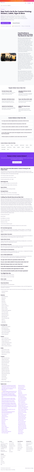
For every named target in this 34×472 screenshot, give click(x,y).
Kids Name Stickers (5, 416)
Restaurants (4, 420)
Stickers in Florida (5, 430)
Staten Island (22, 145)
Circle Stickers (11, 447)
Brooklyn (18, 147)
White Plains (27, 147)
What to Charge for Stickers (22, 404)
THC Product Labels (5, 432)
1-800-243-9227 (4, 415)
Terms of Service (21, 432)
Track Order (2, 461)
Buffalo (14, 147)
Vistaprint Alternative (21, 416)
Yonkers (23, 147)
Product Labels (4, 426)
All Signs (19, 450)
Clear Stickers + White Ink (22, 408)
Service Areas (5, 5)
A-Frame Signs (20, 445)
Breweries (3, 422)
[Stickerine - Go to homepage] (3, 3)
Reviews (2, 458)
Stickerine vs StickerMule (22, 412)
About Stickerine (3, 455)
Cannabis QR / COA (29, 451)
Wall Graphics (20, 448)
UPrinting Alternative (21, 422)
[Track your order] (25, 3)
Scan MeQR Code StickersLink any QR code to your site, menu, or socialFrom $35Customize (9, 388)
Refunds (9, 469)
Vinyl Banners (20, 444)
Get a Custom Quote (5, 414)
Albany (12, 145)
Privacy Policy (20, 430)
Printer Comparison (21, 401)
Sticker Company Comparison (23, 409)
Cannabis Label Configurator (6, 431)
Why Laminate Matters (22, 400)
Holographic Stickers (12, 445)
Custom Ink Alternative (22, 421)
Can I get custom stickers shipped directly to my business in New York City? (15, 120)
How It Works (3, 457)
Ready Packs (20, 393)
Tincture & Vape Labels (22, 389)
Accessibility (13, 469)
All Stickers (3, 418)
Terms (4, 469)
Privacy (2, 469)
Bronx (31, 145)
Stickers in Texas (4, 428)
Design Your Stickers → (6, 23)
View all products (4, 407)
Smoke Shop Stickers (21, 386)
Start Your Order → (17, 162)
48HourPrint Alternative (22, 426)
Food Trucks (4, 424)
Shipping (6, 469)
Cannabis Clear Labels (29, 449)
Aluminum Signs (20, 447)
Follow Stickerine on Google (29, 468)
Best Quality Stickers (21, 396)
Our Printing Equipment (22, 397)
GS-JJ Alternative (20, 429)
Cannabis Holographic (29, 448)
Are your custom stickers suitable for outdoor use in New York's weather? (15, 126)
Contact (2, 460)
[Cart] (32, 3)
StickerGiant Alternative (22, 417)
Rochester (2, 145)
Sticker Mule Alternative (22, 414)
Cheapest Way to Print (22, 405)
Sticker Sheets (11, 448)
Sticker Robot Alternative (22, 428)
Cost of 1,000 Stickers (21, 402)
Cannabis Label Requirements (23, 406)
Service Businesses (5, 419)
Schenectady (3, 149)
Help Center (20, 392)
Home (1, 5)
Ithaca (8, 149)
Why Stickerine (20, 413)
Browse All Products (16, 23)
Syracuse (7, 145)
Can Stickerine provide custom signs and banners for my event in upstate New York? (17, 129)
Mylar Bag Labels (21, 388)
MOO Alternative (21, 420)
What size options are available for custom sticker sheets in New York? (14, 136)
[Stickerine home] (4, 442)
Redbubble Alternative (22, 424)
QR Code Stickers (11, 444)
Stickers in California (5, 427)
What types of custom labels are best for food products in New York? (14, 123)
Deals (10, 450)
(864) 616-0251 (3, 450)
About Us (19, 390)
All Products (11, 451)
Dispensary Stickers (21, 385)
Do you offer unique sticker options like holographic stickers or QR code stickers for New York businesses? (16, 133)
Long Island (16, 145)
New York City (9, 147)
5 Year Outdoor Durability (22, 398)
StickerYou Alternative (22, 418)
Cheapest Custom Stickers (22, 394)
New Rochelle (3, 147)
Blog (1, 464)
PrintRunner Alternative (22, 425)
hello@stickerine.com (4, 451)
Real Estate (3, 423)
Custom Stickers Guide (22, 410)
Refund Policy (20, 433)
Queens (27, 145)
